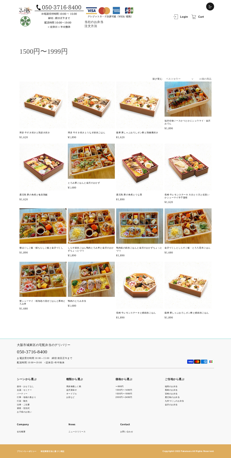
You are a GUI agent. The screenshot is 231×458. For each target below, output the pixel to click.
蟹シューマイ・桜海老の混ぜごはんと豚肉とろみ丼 (42, 302)
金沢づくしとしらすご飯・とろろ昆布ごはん (188, 248)
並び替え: (157, 78)
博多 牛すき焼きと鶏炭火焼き (34, 132)
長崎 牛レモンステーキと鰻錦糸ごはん (136, 313)
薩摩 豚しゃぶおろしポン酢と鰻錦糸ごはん (187, 313)
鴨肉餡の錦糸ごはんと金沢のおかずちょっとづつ (139, 249)
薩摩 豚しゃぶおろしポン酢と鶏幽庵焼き (137, 132)
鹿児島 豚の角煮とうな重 (129, 194)
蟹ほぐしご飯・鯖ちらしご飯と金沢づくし (41, 248)
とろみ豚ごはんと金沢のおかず (84, 183)
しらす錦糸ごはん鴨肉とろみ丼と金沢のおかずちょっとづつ (91, 249)
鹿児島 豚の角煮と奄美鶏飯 (33, 194)
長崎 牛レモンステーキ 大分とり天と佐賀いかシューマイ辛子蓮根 (187, 196)
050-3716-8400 (32, 351)
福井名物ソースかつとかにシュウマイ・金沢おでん (188, 122)
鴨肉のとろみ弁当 (77, 301)
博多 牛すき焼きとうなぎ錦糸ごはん (86, 132)
